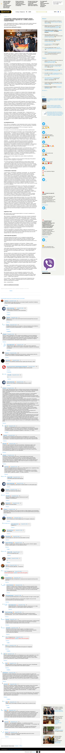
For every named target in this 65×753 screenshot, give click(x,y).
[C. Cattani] (4, 560)
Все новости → (45, 90)
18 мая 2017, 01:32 (18, 542)
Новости (22, 11)
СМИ (29, 11)
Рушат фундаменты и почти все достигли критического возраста (52, 78)
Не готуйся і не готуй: (49, 73)
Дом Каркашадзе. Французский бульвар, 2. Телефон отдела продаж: (57, 2)
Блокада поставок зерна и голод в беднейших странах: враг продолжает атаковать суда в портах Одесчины (33, 3)
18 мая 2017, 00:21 (16, 552)
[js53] (3, 426)
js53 (5, 425)
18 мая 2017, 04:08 (13, 565)
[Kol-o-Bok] (4, 374)
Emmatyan (8, 627)
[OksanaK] (2, 619)
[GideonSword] (1, 671)
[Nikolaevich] (3, 505)
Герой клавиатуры (10, 308)
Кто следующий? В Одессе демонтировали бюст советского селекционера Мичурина (44, 4)
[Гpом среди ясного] (3, 346)
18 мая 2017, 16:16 (19, 637)
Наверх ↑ (11, 290)
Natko (5, 710)
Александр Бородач (10, 595)
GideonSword (5, 672)
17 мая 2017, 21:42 (16, 477)
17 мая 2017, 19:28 (20, 308)
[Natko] (2, 710)
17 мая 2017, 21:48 (13, 489)
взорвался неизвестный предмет (53, 31)
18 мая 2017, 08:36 (15, 558)
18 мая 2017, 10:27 (17, 577)
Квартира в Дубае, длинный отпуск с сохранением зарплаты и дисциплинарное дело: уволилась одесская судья (7, 4)
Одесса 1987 (9, 477)
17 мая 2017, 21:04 (15, 374)
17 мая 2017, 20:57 (11, 435)
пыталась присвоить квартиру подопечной (53, 22)
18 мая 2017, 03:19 (13, 324)
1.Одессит (7, 300)
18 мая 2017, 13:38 (17, 595)
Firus (6, 571)
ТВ (26, 11)
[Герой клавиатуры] (4, 310)
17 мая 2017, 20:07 (15, 360)
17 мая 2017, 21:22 (10, 455)
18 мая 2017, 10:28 (18, 530)
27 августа (44, 58)
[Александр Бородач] (3, 596)
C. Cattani (9, 558)
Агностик (6, 466)
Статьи (17, 11)
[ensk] (3, 663)
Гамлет (7, 324)
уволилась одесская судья (49, 36)
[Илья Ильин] (4, 519)
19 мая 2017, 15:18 (14, 466)
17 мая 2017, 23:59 (24, 523)
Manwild (7, 495)
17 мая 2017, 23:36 (16, 536)
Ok (37, 751)
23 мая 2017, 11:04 (12, 645)
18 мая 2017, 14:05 (21, 604)
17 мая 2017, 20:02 (13, 353)
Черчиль (8, 317)
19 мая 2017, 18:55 (12, 672)
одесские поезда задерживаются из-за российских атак (53, 48)
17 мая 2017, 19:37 (10, 334)
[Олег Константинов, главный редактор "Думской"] (4, 368)
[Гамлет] (3, 324)
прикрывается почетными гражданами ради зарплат (53, 27)
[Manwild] (3, 495)
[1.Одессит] (2, 301)
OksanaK (7, 619)
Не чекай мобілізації (48, 43)
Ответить (6, 305)
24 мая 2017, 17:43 (13, 732)
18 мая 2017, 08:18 (18, 571)
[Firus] (2, 570)
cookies (34, 751)
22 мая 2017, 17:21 (13, 702)
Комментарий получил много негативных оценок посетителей (12, 298)
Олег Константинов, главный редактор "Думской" (17, 366)
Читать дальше (45, 204)
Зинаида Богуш (10, 530)
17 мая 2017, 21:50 (15, 495)
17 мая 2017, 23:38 (17, 517)
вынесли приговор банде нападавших (53, 84)
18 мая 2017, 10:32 (19, 585)
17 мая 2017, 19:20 (12, 300)
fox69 (7, 565)
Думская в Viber (45, 271)
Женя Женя (8, 360)
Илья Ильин (9, 517)
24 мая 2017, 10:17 (14, 721)
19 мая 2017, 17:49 (12, 425)
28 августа (44, 18)
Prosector (4, 334)
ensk (6, 663)
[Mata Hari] (1, 442)
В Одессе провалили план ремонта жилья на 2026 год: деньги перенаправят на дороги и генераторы (20, 3)
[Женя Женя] (3, 362)
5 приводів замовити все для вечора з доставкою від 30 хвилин (53, 74)
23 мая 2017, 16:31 (12, 710)
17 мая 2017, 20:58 (12, 443)
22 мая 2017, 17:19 (13, 663)
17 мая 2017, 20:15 (10, 388)
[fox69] (3, 567)
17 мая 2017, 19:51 (14, 317)
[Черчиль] (3, 319)
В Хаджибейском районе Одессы (51, 30)
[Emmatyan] (3, 627)
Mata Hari (5, 443)
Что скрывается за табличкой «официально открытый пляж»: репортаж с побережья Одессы (55, 99)
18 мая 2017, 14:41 (13, 619)
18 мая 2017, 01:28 (20, 381)
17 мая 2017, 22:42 (11, 509)
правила (15, 572)
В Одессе (46, 51)
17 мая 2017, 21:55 (15, 503)
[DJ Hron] (2, 732)
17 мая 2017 (5, 16)
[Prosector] (1, 333)
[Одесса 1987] (3, 476)
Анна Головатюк (10, 585)
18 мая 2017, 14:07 (18, 612)
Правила (16, 745)
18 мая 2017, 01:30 (20, 483)
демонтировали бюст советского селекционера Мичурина (53, 70)
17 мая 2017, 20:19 (31, 366)
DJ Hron (6, 732)
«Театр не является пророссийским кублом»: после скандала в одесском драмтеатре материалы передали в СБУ (54, 106)
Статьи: (43, 96)
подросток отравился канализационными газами (50, 62)
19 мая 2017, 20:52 (13, 684)
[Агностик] (2, 466)
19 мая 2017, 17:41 (10, 653)
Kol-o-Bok (9, 374)
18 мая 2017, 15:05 (14, 627)
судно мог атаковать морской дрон (52, 41)
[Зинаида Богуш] (4, 532)
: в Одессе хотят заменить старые (52, 79)
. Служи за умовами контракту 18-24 (52, 44)
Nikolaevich (8, 503)
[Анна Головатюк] (3, 585)
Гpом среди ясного (10, 344)
